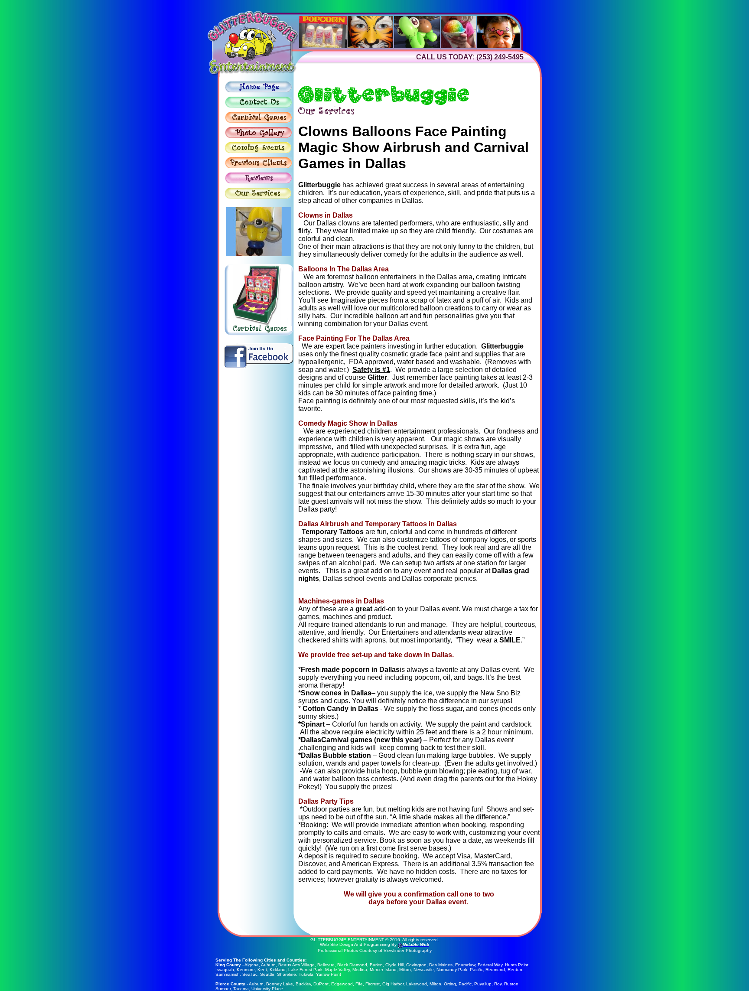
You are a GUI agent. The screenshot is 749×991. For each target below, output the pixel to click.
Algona (251, 964)
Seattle (267, 974)
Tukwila (306, 974)
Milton (405, 969)
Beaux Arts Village (296, 964)
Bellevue (326, 964)
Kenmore (246, 969)
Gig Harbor (393, 983)
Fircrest (372, 983)
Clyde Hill (394, 964)
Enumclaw (465, 964)
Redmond (495, 969)
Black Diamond (352, 964)
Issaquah (224, 969)
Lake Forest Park (305, 969)
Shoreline (286, 974)
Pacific (476, 969)
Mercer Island (383, 969)
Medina (359, 969)
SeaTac (249, 974)
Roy (498, 983)
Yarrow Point (328, 974)
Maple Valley (337, 969)
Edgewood (342, 983)
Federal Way (490, 964)
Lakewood (416, 983)
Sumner (223, 988)
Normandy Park (451, 969)
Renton (515, 969)
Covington (416, 964)
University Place (267, 988)
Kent (262, 969)
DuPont (321, 983)
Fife (359, 983)
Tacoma (241, 988)
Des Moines (441, 964)
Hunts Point (516, 964)
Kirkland (278, 969)
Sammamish (227, 974)
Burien (376, 964)
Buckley (303, 983)
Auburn (268, 964)
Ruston (511, 983)
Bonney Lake (279, 983)
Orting (450, 983)
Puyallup (483, 983)
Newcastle (424, 969)
